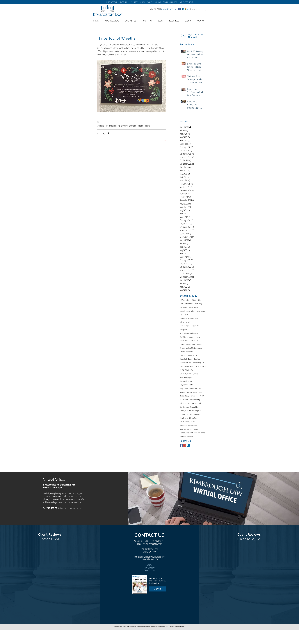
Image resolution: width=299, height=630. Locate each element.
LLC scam (182, 414)
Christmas (182, 351)
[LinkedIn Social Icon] (183, 9)
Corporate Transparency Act (187, 355)
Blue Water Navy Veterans (186, 337)
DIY (196, 355)
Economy (190, 359)
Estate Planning (197, 363)
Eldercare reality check (185, 363)
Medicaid (196, 429)
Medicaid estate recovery (186, 436)
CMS (198, 340)
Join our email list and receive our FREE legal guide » (157, 580)
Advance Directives (193, 307)
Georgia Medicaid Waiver (186, 381)
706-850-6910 (142, 540)
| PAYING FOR (178, 2)
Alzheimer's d (183, 322)
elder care (132, 125)
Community (189, 351)
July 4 (192, 403)
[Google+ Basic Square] (184, 445)
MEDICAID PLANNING (146, 2)
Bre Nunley (197, 337)
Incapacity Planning (195, 399)
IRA (203, 396)
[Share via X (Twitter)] (103, 133)
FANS (203, 363)
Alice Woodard (184, 315)
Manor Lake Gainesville (186, 429)
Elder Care (197, 359)
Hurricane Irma (194, 396)
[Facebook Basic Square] (179, 9)
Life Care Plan (193, 418)
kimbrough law (102, 125)
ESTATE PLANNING (124, 2)
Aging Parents (201, 311)
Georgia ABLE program (186, 377)
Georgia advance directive (186, 385)
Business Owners (184, 340)
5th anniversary (198, 304)
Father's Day (193, 366)
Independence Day (184, 403)
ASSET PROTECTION (112, 2)
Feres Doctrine (201, 366)
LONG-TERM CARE (188, 2)
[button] (174, 20)
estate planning (114, 125)
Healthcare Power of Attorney (194, 392)
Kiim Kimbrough (184, 407)
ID (200, 396)
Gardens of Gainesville (186, 374)
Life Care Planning (184, 422)
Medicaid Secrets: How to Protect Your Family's (192, 433)
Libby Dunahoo (184, 418)
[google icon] (186, 9)
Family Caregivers (184, 366)
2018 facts (193, 300)
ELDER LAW (156, 2)
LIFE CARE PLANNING (168, 2)
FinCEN (182, 370)
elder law (124, 125)
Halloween (182, 392)
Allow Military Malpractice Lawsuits (189, 318)
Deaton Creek (183, 359)
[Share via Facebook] (98, 133)
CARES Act (192, 340)
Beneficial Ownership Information (189, 333)
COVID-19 (182, 344)
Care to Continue (190, 344)
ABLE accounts (183, 307)
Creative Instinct (155, 626)
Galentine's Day (189, 370)
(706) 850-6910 (155, 9)
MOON (192, 422)
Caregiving (199, 344)
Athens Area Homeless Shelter (188, 326)
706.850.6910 (53, 508)
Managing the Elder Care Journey (188, 425)
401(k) (199, 300)
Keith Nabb (198, 403)
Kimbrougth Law (196, 411)
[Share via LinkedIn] (109, 133)
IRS (181, 399)
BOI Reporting (183, 329)
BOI (198, 326)
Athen (189, 322)
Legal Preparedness (195, 414)
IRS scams (185, 399)
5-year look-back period (186, 304)
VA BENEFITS (134, 2)
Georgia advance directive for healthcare (190, 388)
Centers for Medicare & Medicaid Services (191, 348)
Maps (149, 564)
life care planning (143, 125)
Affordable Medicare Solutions (188, 311)
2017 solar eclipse (184, 300)
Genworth (195, 374)
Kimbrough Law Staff (185, 411)
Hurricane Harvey (184, 396)
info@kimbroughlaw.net (169, 9)
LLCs (187, 414)
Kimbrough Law (194, 407)
